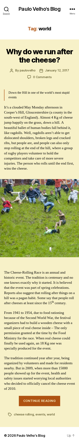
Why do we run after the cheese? (39, 55)
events (40, 414)
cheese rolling (24, 414)
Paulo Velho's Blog (39, 9)
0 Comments (42, 77)
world (51, 414)
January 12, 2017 (57, 70)
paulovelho (27, 70)
